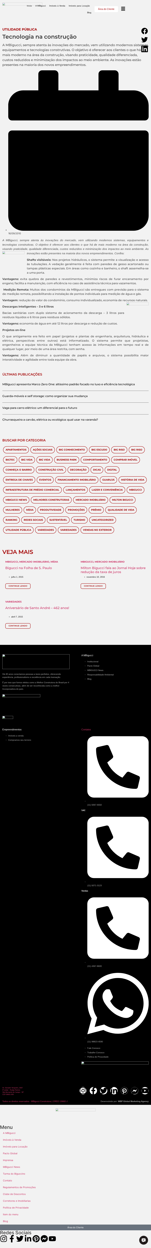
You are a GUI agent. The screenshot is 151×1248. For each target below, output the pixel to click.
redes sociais (33, 520)
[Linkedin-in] (114, 1090)
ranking (11, 520)
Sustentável (58, 520)
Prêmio (96, 509)
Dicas (97, 469)
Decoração (78, 469)
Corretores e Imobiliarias (17, 1200)
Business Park (67, 459)
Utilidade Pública (18, 530)
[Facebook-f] (93, 1090)
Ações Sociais (42, 449)
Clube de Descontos (14, 1194)
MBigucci (135, 489)
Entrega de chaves (19, 479)
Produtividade (50, 509)
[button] (144, 31)
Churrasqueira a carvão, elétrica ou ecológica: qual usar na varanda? (50, 419)
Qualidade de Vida (121, 509)
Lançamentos (75, 489)
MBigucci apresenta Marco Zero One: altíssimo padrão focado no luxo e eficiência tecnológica (68, 384)
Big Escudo (99, 449)
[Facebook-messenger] (134, 1090)
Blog (89, 12)
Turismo (79, 520)
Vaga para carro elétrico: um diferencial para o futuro (39, 408)
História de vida (132, 479)
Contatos (86, 729)
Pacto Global (10, 1153)
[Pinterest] (124, 1090)
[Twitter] (103, 1090)
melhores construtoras (51, 499)
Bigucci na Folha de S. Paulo (28, 568)
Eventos (45, 479)
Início (29, 6)
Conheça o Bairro (19, 469)
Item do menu (10, 1214)
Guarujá (108, 479)
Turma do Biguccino (14, 1173)
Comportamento (95, 459)
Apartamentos (16, 449)
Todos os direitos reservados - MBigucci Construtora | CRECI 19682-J (35, 1101)
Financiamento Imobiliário (77, 479)
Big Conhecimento (72, 449)
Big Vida (26, 459)
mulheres (13, 509)
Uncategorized (103, 520)
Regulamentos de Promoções (19, 1187)
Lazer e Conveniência (107, 489)
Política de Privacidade (16, 1207)
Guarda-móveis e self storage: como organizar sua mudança (45, 396)
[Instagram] (83, 1090)
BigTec (10, 459)
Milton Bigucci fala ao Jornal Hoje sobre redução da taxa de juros (113, 570)
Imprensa (8, 1160)
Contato (7, 1180)
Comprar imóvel (125, 459)
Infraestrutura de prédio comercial (32, 489)
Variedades (46, 530)
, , (31, 561)
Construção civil (51, 469)
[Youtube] (145, 1090)
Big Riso (119, 449)
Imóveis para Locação (79, 6)
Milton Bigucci (122, 499)
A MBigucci (40, 6)
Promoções (76, 509)
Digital (112, 469)
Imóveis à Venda (57, 6)
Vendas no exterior (97, 530)
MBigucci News (16, 499)
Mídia (29, 509)
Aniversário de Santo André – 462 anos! (37, 608)
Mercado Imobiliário (91, 499)
